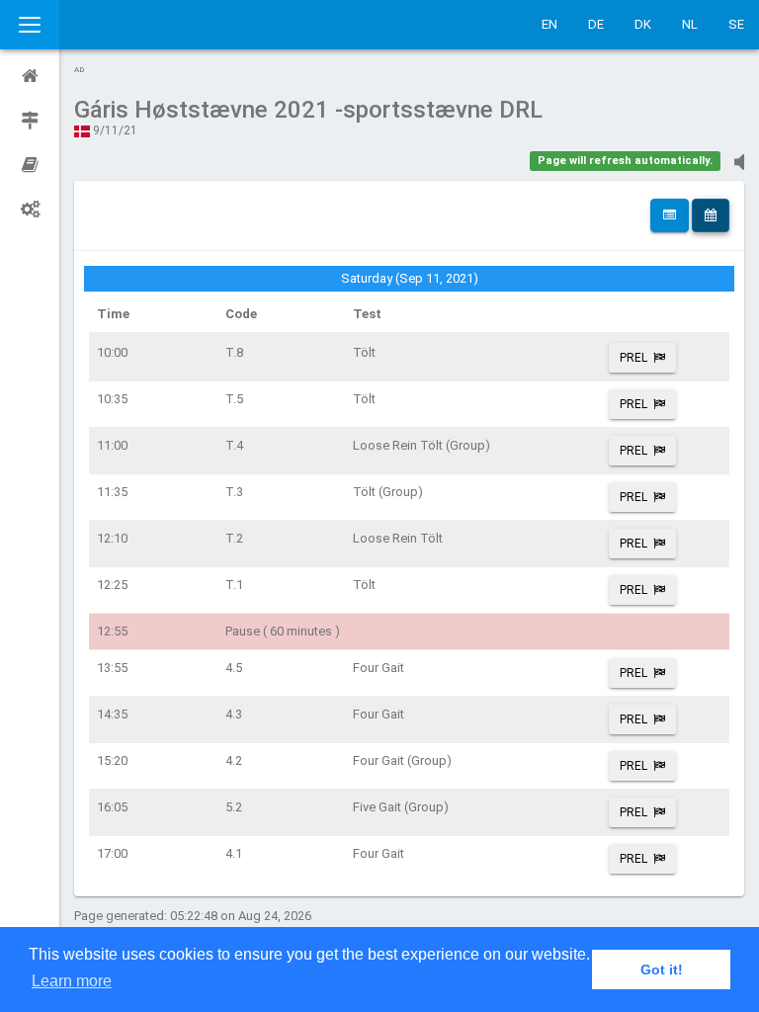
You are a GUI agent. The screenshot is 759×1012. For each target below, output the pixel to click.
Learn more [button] (72, 980)
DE (596, 24)
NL (690, 24)
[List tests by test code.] (669, 215)
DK (642, 24)
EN (549, 24)
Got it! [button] (661, 969)
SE (736, 24)
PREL (633, 358)
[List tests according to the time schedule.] (710, 215)
